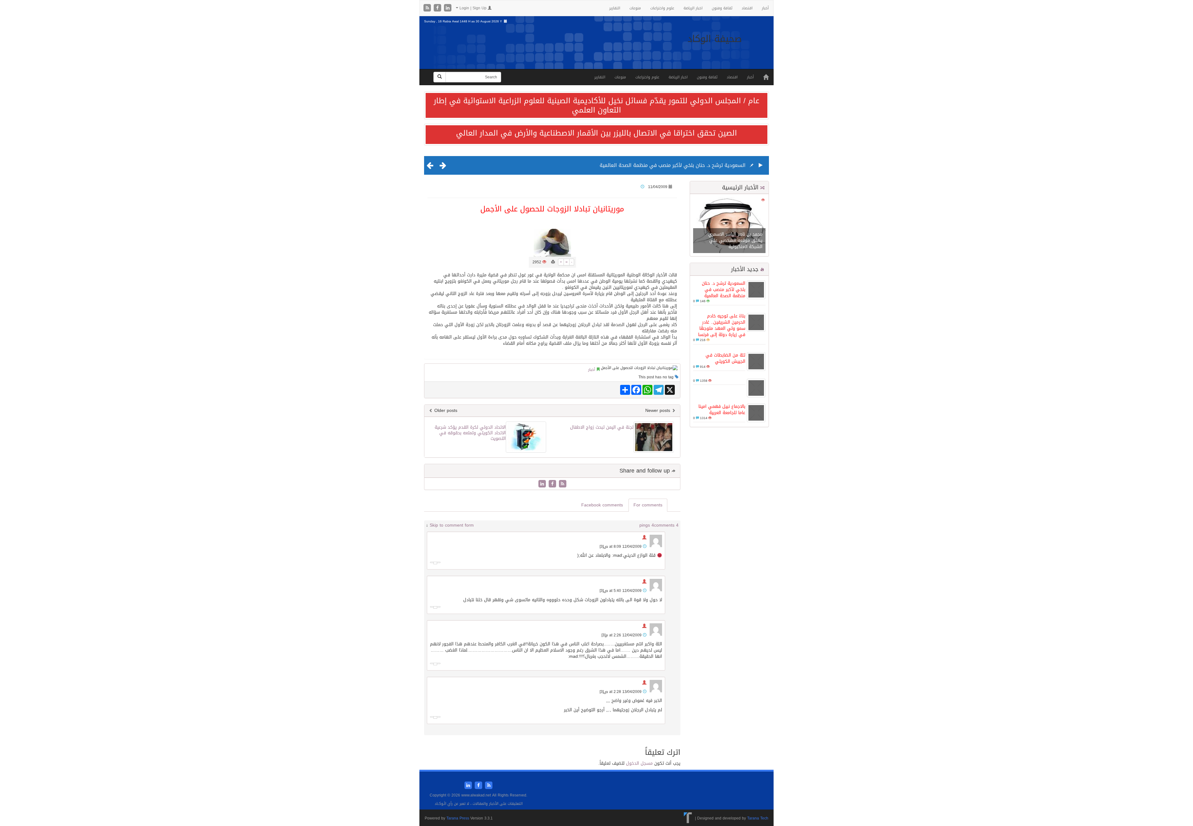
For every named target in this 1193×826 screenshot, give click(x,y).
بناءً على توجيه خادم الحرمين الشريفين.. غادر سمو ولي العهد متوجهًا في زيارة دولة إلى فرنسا (721, 325)
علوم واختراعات (662, 8)
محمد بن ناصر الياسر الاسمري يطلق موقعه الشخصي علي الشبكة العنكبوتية (735, 240)
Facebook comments (602, 505)
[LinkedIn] (447, 8)
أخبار (765, 8)
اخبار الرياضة (692, 8)
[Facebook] (438, 8)
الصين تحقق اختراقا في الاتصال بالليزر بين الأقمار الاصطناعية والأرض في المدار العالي (596, 133)
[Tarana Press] (688, 818)
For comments (647, 505)
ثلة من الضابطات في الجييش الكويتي (725, 358)
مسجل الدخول (639, 763)
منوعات (635, 8)
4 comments (666, 525)
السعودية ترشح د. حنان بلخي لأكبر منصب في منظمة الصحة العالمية (673, 165)
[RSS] (428, 8)
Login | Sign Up (473, 8)
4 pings (646, 525)
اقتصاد (747, 8)
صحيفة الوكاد (715, 39)
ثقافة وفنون (722, 8)
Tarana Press (457, 818)
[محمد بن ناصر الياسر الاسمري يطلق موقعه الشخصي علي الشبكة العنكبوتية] (729, 225)
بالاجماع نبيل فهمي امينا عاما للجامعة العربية (721, 409)
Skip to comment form (452, 525)
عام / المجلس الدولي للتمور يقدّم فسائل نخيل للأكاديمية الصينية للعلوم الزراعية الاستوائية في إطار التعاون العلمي (596, 105)
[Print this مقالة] (553, 262)
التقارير (614, 8)
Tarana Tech (757, 818)
